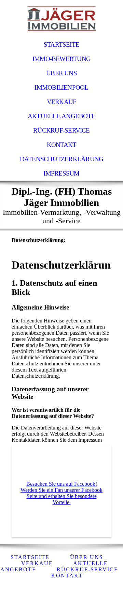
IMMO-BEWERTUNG (61, 58)
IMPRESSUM (61, 173)
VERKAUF (62, 101)
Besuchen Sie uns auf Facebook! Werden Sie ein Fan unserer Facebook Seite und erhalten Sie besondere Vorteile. (61, 493)
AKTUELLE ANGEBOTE (61, 116)
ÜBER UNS (61, 73)
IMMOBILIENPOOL (61, 87)
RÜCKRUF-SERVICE (61, 130)
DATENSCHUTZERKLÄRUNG (62, 159)
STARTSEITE (61, 44)
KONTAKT (62, 144)
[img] (61, 18)
